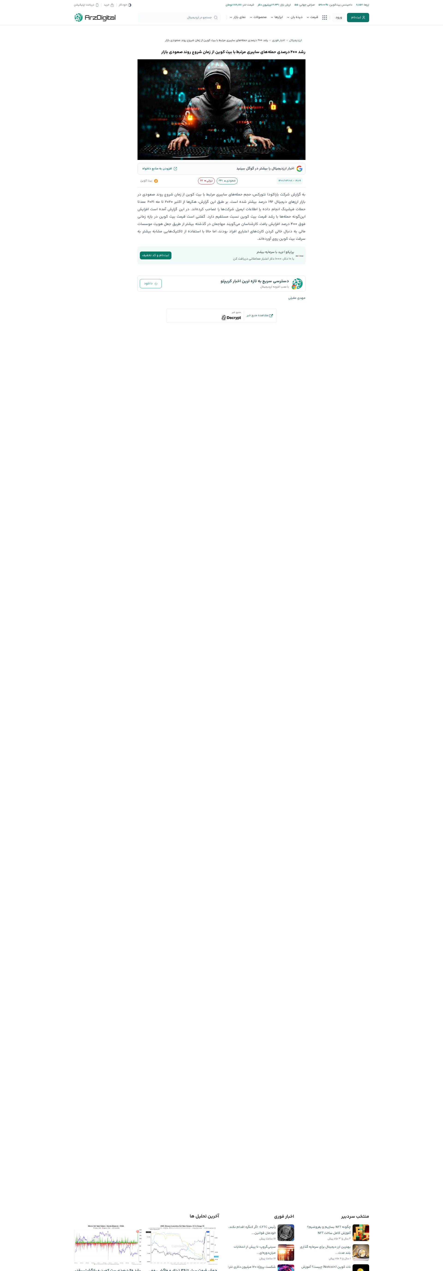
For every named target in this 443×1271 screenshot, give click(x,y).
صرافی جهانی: (306, 5)
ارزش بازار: (285, 5)
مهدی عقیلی (296, 298)
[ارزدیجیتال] (95, 17)
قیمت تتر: (248, 5)
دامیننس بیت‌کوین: (340, 5)
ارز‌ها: (366, 5)
